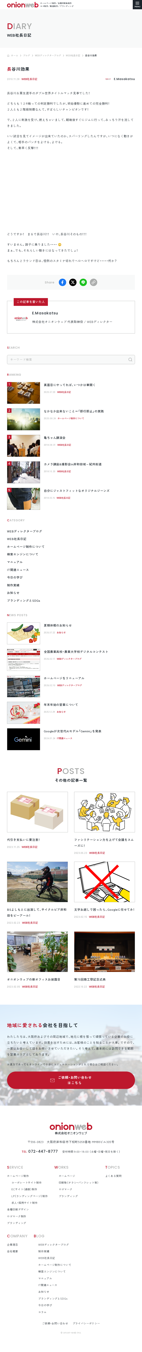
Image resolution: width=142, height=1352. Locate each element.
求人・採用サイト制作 (24, 1203)
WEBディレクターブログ (24, 531)
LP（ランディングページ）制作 (29, 1196)
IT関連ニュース (18, 569)
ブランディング (16, 1223)
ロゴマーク (65, 1189)
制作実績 (13, 585)
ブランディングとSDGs (23, 600)
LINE (83, 282)
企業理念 (12, 1244)
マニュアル (15, 562)
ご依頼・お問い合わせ (55, 1323)
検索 (130, 359)
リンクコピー (93, 282)
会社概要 (12, 1251)
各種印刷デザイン (18, 1209)
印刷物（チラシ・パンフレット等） (79, 1182)
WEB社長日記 (29, 79)
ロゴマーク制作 (16, 1216)
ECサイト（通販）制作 (24, 1189)
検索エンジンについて (22, 554)
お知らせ (13, 592)
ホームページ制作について (71, 418)
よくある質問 (113, 1176)
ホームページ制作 (18, 1176)
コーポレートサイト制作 (26, 1182)
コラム (42, 1312)
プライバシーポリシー (86, 1323)
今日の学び (15, 577)
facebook (62, 282)
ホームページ (67, 1176)
